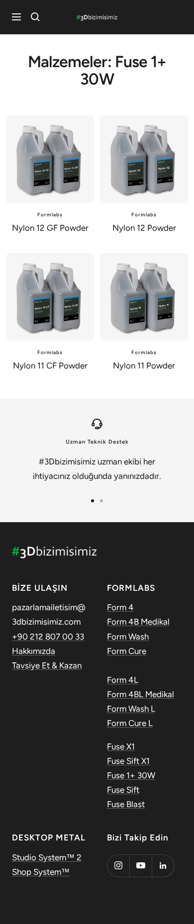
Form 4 (120, 607)
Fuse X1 (121, 746)
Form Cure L (130, 723)
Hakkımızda (33, 651)
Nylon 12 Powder (144, 228)
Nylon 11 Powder (144, 365)
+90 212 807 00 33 (48, 637)
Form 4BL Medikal (140, 694)
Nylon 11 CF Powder (50, 365)
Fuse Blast (126, 804)
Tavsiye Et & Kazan (47, 665)
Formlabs (50, 214)
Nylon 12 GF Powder (50, 228)
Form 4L (122, 680)
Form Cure (126, 651)
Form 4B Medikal (138, 622)
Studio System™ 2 (47, 857)
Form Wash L (131, 709)
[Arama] (35, 16)
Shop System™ (41, 872)
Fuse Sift (123, 790)
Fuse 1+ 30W (131, 775)
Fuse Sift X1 (128, 761)
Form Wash (128, 637)
